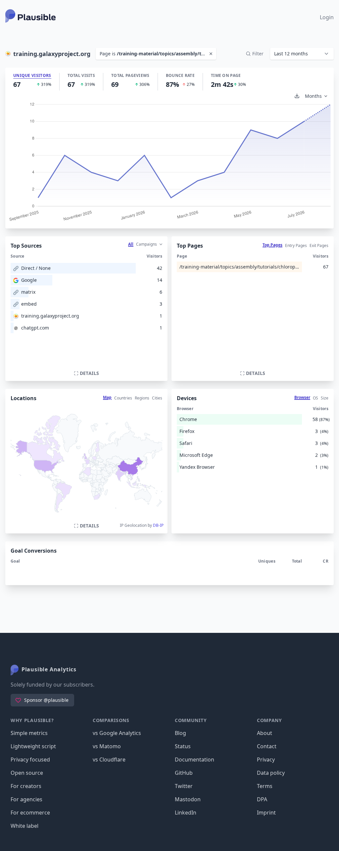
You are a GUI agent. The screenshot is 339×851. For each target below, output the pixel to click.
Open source (27, 772)
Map (107, 397)
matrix (28, 292)
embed (29, 304)
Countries (123, 398)
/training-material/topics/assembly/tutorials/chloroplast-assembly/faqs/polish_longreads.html (239, 267)
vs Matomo (107, 746)
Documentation (194, 759)
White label (24, 825)
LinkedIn (185, 812)
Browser (302, 397)
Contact (266, 746)
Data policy (271, 772)
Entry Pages (296, 245)
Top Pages (272, 245)
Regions (142, 398)
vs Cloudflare (109, 759)
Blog (180, 733)
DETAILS (89, 373)
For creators (26, 786)
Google (29, 280)
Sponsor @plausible (46, 700)
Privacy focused (30, 759)
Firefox (186, 431)
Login (327, 17)
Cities (157, 398)
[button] (302, 54)
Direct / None (36, 268)
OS (315, 398)
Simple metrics (29, 733)
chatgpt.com (35, 328)
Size (324, 398)
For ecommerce (30, 812)
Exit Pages (319, 245)
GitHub (184, 772)
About (264, 733)
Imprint (266, 812)
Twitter (184, 786)
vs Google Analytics (117, 733)
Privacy (266, 759)
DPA (262, 799)
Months (313, 96)
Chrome (188, 419)
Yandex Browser (197, 467)
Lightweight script (33, 746)
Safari (185, 443)
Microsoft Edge (196, 455)
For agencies (26, 799)
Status (183, 746)
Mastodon (188, 799)
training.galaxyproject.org (50, 316)
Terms (264, 786)
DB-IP (158, 525)
